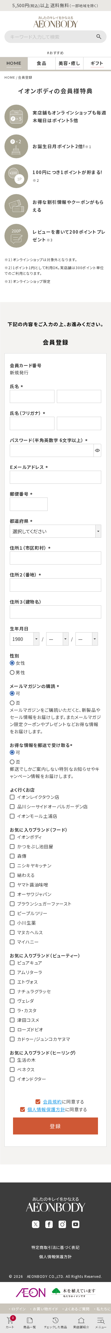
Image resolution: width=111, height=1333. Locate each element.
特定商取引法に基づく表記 (55, 1247)
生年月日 (19, 628)
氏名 (17, 386)
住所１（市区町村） (31, 548)
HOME (9, 77)
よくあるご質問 (77, 1308)
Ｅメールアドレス (30, 467)
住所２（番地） (26, 574)
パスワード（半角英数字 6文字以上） (49, 440)
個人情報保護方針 (46, 1109)
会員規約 (52, 1101)
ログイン (19, 1308)
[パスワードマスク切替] (97, 450)
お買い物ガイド (45, 1308)
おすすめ (56, 52)
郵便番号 (22, 494)
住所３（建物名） (26, 602)
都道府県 (22, 521)
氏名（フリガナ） (28, 413)
